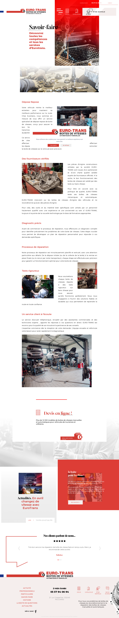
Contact (110, 3)
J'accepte (53, 145)
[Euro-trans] (2, 12)
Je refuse (66, 145)
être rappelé (99, 12)
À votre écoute (84, 3)
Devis (67, 14)
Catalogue (77, 14)
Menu (60, 14)
